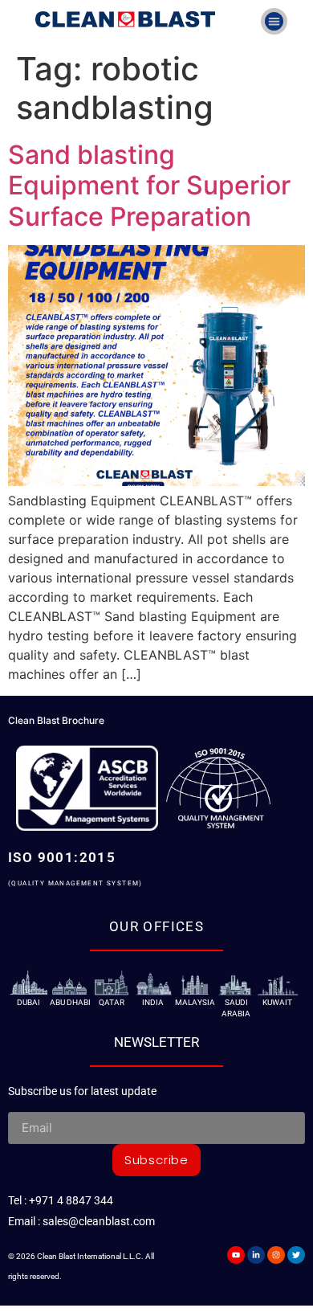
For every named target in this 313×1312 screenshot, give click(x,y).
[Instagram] (276, 1255)
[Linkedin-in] (256, 1255)
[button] (274, 21)
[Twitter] (296, 1255)
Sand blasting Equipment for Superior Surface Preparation (149, 185)
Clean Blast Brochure (56, 720)
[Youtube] (236, 1255)
